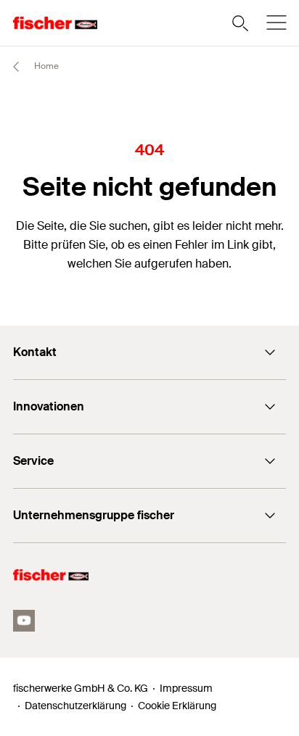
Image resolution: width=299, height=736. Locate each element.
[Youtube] (24, 621)
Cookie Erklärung (177, 705)
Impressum (186, 688)
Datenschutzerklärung (75, 705)
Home (45, 66)
